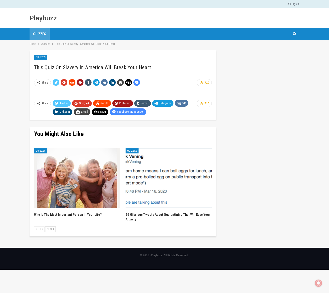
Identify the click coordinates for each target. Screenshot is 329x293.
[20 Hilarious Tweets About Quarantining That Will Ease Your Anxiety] (169, 178)
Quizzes (39, 34)
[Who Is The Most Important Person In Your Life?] (77, 178)
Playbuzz (43, 18)
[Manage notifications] (318, 283)
